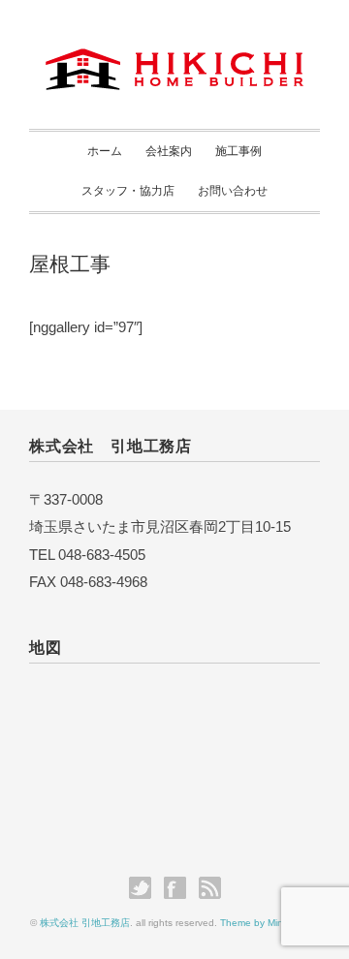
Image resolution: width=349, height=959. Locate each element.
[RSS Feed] (210, 888)
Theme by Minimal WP (269, 922)
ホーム (104, 151)
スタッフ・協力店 (127, 191)
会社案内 (168, 151)
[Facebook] (180, 888)
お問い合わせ (233, 191)
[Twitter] (145, 888)
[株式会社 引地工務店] (174, 65)
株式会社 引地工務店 (85, 922)
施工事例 (238, 151)
